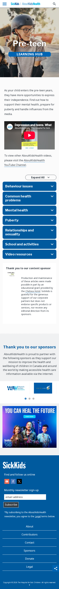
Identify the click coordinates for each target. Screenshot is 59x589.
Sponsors (29, 550)
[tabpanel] (16, 388)
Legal (38, 516)
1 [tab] (25, 398)
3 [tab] (33, 398)
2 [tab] (29, 398)
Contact (29, 542)
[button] (29, 186)
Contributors (30, 534)
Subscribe (11, 504)
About (29, 526)
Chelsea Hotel (32, 291)
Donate (29, 558)
